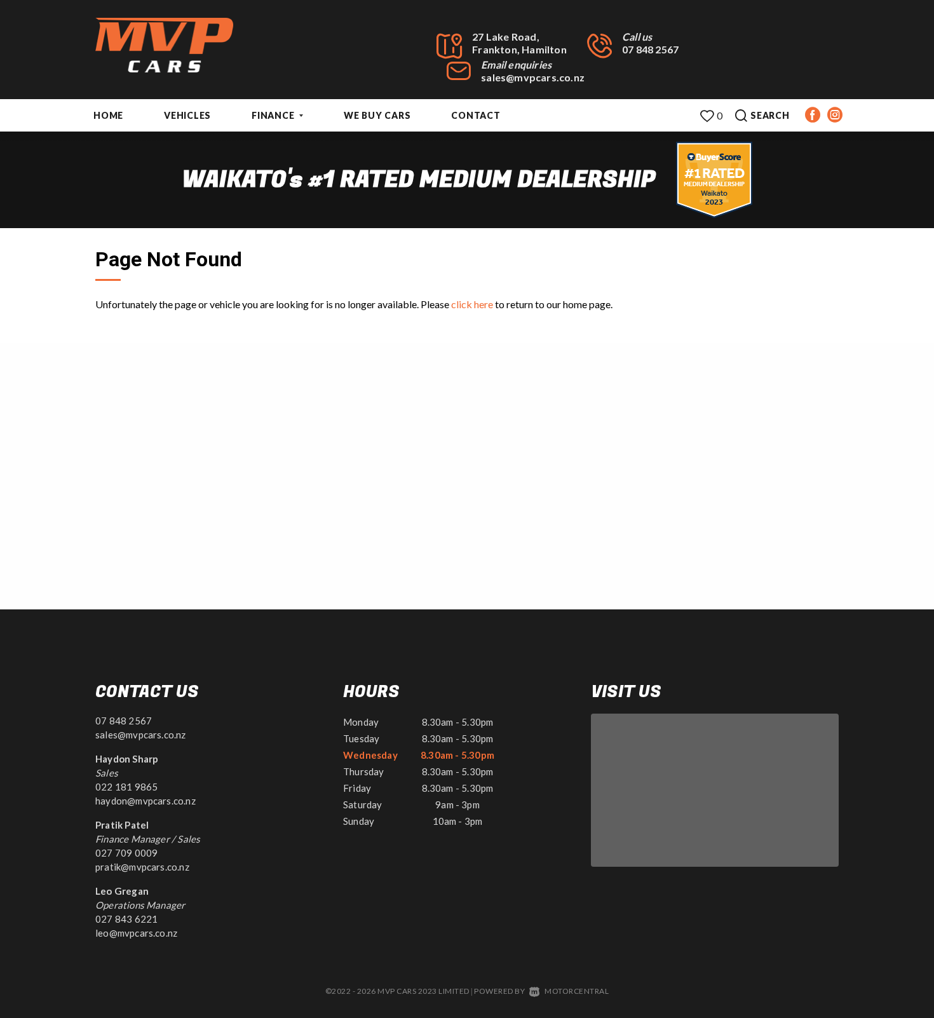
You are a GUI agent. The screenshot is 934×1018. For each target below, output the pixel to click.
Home (108, 115)
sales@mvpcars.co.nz (533, 77)
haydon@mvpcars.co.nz (145, 800)
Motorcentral (577, 991)
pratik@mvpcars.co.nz (142, 866)
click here (472, 304)
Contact (475, 115)
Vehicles (187, 115)
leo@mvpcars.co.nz (136, 933)
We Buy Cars (377, 115)
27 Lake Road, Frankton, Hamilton (519, 43)
